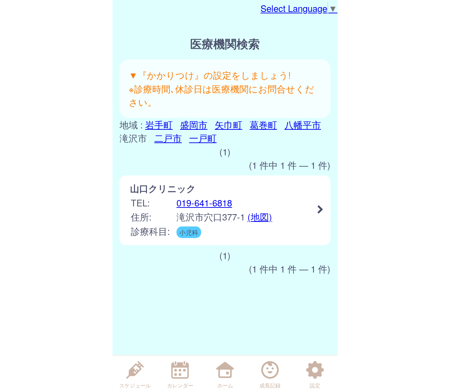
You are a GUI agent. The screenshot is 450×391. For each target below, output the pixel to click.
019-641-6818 (204, 202)
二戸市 (168, 138)
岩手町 (159, 124)
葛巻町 (263, 124)
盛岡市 (193, 124)
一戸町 (203, 138)
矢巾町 (228, 124)
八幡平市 (302, 124)
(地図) (260, 216)
